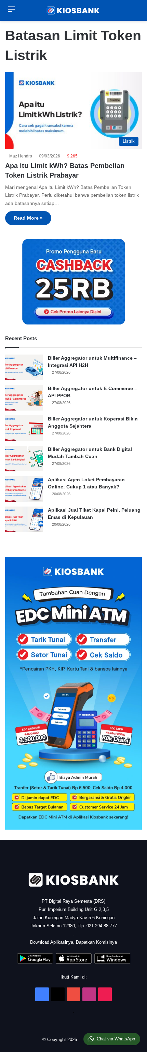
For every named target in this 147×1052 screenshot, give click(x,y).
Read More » (28, 218)
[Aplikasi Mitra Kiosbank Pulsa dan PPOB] (35, 962)
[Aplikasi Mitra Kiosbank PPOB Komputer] (112, 962)
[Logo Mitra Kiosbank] (73, 10)
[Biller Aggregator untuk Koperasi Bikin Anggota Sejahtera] (24, 428)
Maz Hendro (21, 156)
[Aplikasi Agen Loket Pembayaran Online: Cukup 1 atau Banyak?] (24, 489)
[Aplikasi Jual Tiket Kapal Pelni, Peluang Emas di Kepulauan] (24, 519)
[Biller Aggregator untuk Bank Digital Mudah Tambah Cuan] (24, 458)
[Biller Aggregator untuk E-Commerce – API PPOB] (24, 398)
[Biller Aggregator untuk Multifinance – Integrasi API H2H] (24, 367)
